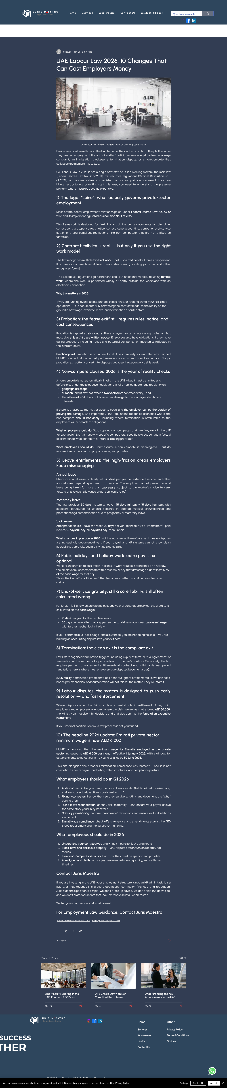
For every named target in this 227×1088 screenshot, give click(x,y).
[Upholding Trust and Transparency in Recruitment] (113, 976)
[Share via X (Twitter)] (65, 931)
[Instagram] (182, 20)
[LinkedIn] (194, 20)
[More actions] (169, 51)
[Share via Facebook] (57, 931)
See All (182, 957)
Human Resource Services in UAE (73, 920)
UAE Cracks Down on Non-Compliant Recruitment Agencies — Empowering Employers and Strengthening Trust (113, 995)
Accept (213, 1083)
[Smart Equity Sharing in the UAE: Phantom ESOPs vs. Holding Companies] (63, 975)
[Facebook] (188, 20)
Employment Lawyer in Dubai (106, 920)
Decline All (198, 1083)
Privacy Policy (122, 1083)
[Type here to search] (207, 13)
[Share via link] (80, 931)
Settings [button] (184, 1083)
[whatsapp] (211, 1070)
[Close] (223, 1083)
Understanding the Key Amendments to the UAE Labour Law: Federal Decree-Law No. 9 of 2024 (163, 995)
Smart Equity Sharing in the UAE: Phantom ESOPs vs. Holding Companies (62, 995)
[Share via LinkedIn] (72, 931)
